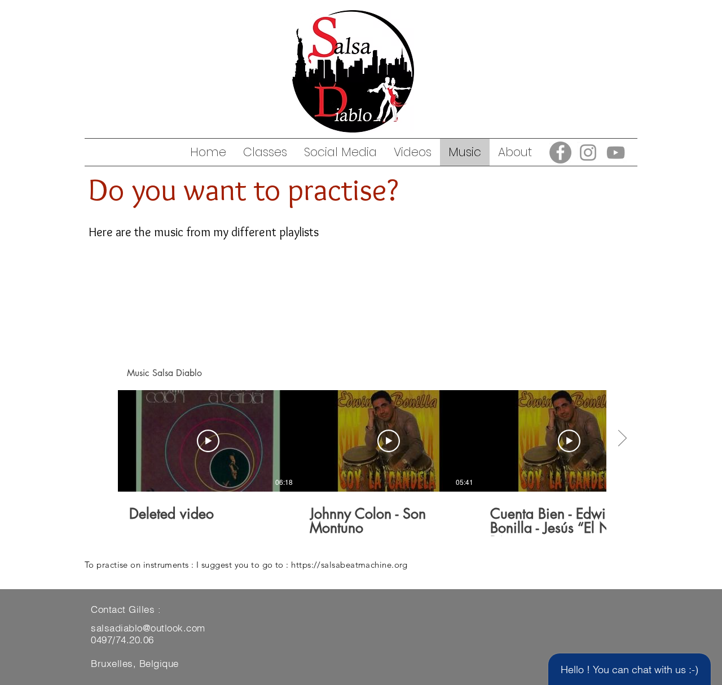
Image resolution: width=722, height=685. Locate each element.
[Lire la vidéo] (208, 441)
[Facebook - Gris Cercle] (560, 152)
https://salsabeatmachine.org (349, 564)
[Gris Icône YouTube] (616, 152)
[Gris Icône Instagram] (588, 152)
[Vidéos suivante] (621, 438)
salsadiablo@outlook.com (148, 628)
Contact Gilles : (126, 609)
